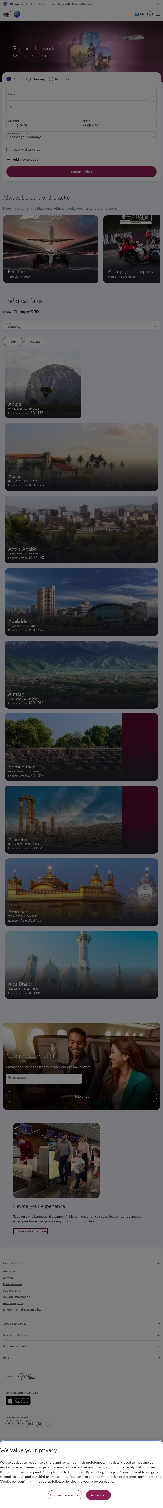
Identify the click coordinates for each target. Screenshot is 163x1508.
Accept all (98, 1495)
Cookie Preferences (65, 1495)
